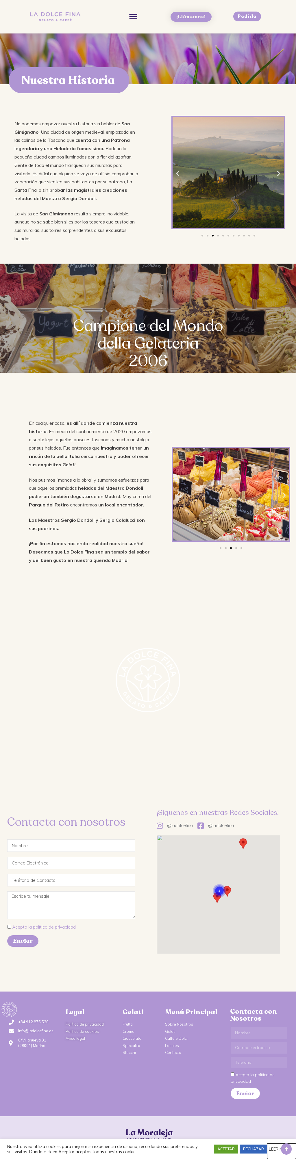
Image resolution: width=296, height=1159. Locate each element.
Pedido (247, 16)
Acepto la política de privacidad (44, 927)
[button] (133, 16)
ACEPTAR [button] (226, 1149)
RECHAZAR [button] (253, 1149)
